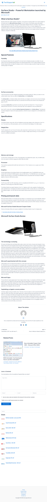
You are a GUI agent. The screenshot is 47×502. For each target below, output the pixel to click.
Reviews (10, 363)
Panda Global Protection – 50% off (13, 462)
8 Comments (26, 347)
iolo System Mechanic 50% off (12, 447)
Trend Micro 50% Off (10, 452)
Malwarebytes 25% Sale (11, 437)
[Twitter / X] (23, 325)
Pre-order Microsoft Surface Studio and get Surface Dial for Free (23, 50)
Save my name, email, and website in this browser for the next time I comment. (19, 397)
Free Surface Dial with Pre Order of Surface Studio (12, 212)
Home (23, 489)
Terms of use (23, 492)
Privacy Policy (23, 491)
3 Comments (5, 361)
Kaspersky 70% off (10, 457)
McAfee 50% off (9, 432)
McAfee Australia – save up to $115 (13, 417)
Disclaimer (23, 494)
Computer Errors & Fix (13, 361)
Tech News (32, 347)
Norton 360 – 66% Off (10, 427)
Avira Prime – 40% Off (10, 442)
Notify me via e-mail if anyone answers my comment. (12, 400)
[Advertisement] (23, 77)
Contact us (23, 495)
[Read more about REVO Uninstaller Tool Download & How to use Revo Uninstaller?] (13, 348)
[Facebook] (21, 325)
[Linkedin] (26, 325)
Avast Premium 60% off (11, 422)
